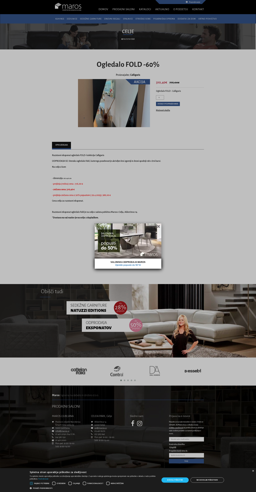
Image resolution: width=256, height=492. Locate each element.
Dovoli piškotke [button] (175, 480)
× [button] (253, 471)
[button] (93, 488)
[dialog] (128, 480)
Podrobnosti (43, 479)
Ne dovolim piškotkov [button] (207, 480)
